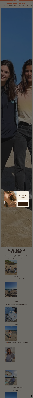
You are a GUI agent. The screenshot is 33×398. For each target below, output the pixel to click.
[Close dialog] (28, 191)
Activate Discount (22, 202)
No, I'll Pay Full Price (23, 204)
